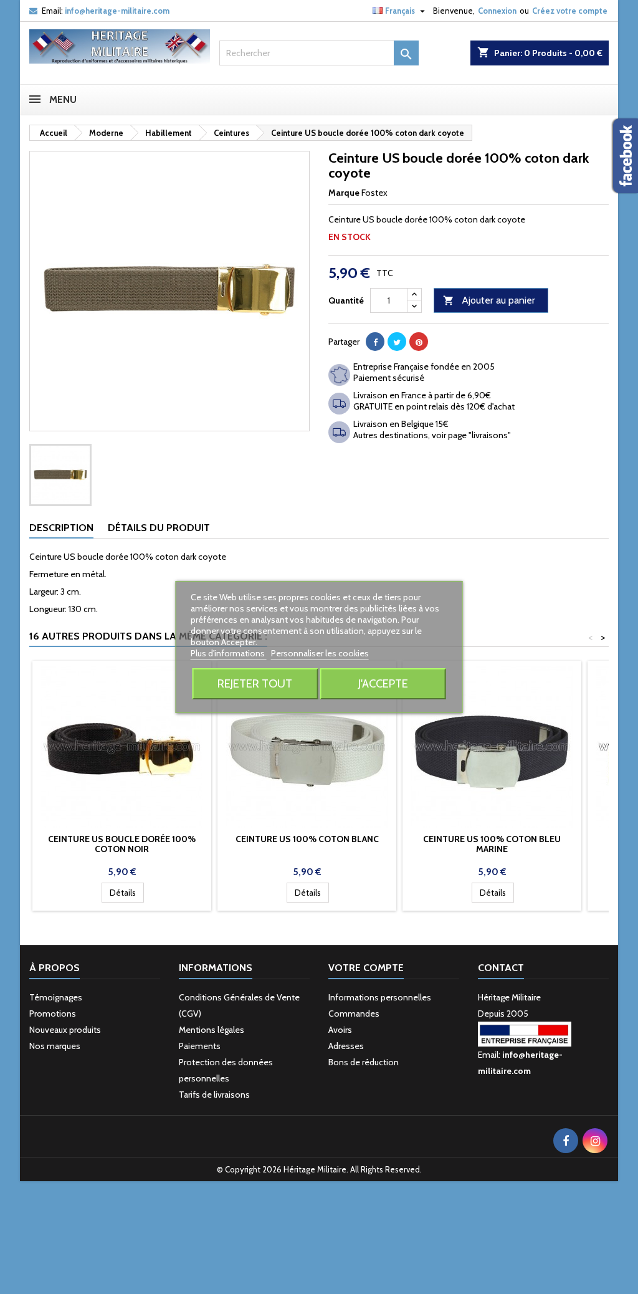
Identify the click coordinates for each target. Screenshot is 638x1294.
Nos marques (54, 1046)
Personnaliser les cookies (320, 653)
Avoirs (340, 1029)
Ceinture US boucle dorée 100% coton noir (122, 844)
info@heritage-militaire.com (117, 11)
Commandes (353, 1013)
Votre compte (366, 968)
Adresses (346, 1046)
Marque (343, 192)
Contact (501, 968)
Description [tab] (61, 528)
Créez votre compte (569, 11)
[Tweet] (397, 341)
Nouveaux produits (65, 1029)
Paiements (200, 1046)
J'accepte (383, 683)
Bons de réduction (363, 1062)
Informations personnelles (379, 997)
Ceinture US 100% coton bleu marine (492, 844)
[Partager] (375, 341)
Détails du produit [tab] (159, 528)
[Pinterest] (418, 341)
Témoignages (55, 997)
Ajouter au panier (489, 300)
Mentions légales (211, 1029)
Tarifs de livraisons (214, 1094)
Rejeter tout (254, 683)
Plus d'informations (229, 653)
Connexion (497, 11)
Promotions (52, 1013)
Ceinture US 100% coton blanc (307, 839)
